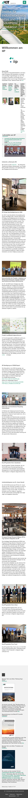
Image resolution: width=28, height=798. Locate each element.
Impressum (12, 794)
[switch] (18, 2)
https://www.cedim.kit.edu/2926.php (10, 378)
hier (23, 80)
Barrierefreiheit (12, 796)
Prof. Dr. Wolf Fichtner (13, 145)
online (3, 354)
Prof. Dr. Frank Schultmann (15, 142)
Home (6, 794)
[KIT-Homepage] (5, 2)
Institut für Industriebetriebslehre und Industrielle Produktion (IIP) (13, 3)
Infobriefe (14, 164)
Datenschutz (19, 794)
